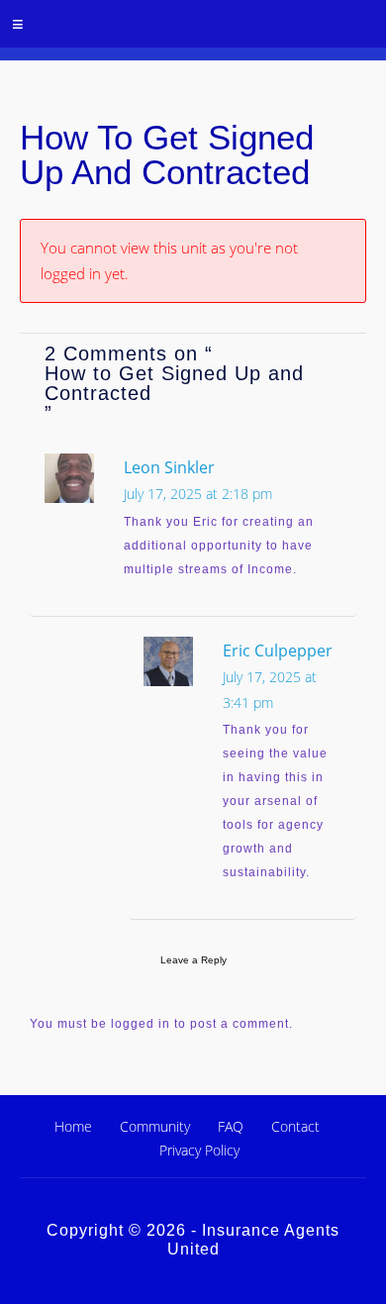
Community (155, 1126)
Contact (295, 1126)
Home (73, 1126)
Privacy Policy (199, 1150)
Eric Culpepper (278, 650)
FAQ (230, 1126)
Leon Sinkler (169, 467)
